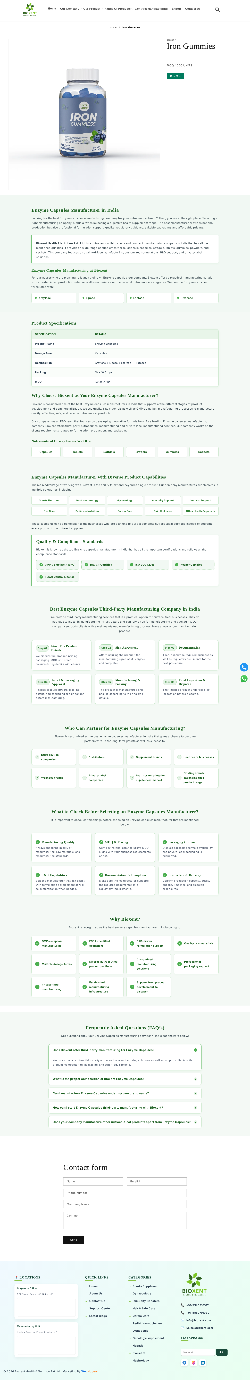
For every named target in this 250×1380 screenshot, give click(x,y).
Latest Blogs (98, 1316)
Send (73, 1239)
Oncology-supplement (148, 1338)
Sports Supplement (146, 1286)
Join (222, 1352)
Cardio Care (141, 1316)
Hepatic (138, 1345)
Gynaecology (142, 1293)
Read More (175, 76)
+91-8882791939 (195, 1312)
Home (93, 1286)
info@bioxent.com (196, 1320)
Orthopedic (140, 1330)
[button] (69, 8)
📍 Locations (27, 1277)
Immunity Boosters (146, 1301)
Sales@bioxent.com (197, 1327)
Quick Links (97, 1277)
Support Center (100, 1308)
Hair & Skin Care (144, 1308)
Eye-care (139, 1353)
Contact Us (97, 1301)
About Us (96, 1293)
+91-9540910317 (195, 1305)
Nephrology (141, 1360)
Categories (139, 1277)
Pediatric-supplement (148, 1323)
